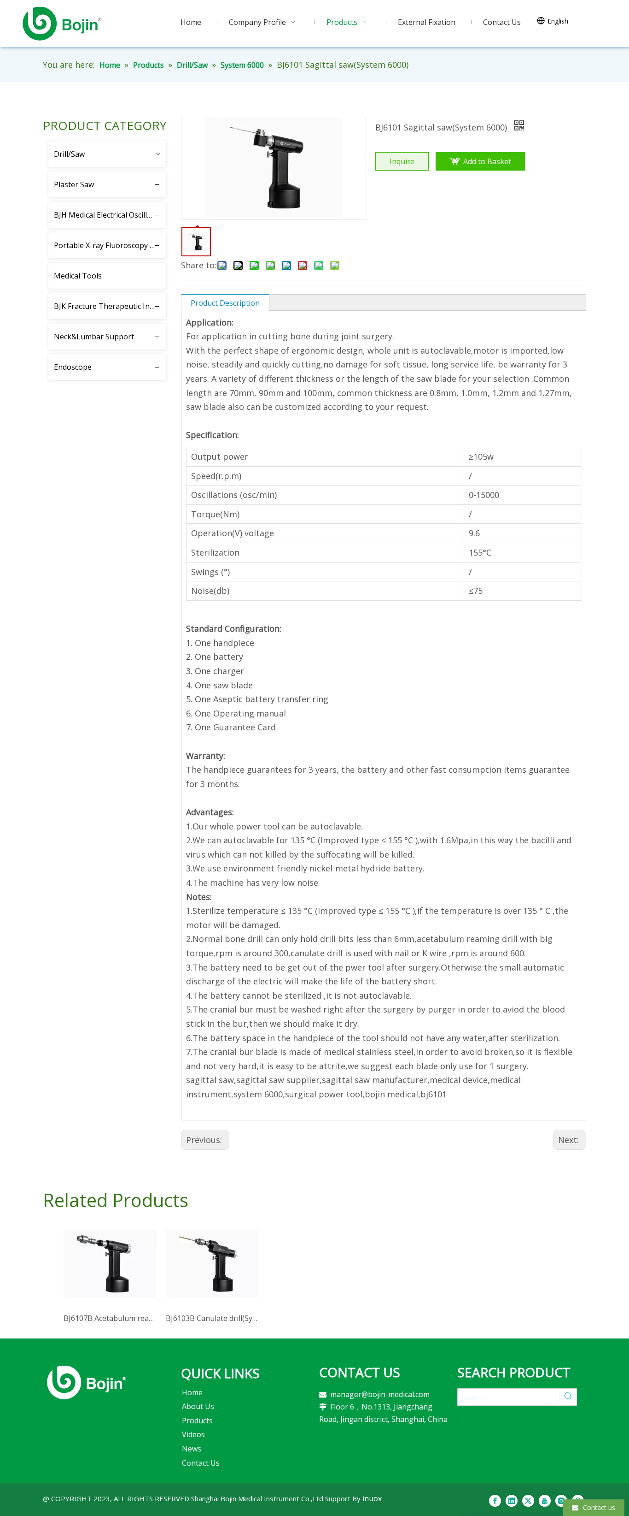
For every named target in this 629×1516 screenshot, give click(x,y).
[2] (86, 1382)
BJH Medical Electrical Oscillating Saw (110, 215)
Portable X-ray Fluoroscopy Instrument (110, 245)
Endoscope (73, 367)
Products (197, 1420)
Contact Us (201, 1463)
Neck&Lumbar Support (94, 337)
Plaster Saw (74, 184)
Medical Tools (78, 276)
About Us (198, 1406)
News (191, 1449)
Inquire (402, 161)
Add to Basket (487, 161)
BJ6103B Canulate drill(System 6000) (212, 1318)
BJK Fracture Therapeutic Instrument (110, 306)
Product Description (225, 303)
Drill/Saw (69, 154)
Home (192, 1392)
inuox (372, 1498)
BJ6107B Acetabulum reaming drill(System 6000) (110, 1318)
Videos (193, 1434)
